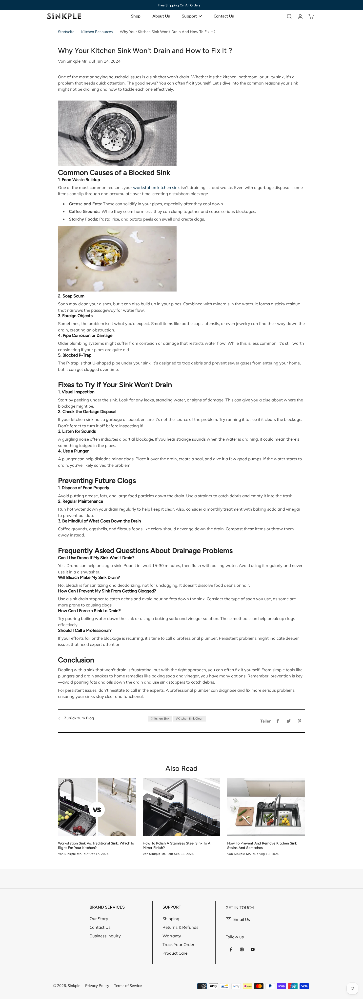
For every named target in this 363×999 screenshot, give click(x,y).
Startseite (66, 31)
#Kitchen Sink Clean (189, 718)
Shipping (170, 918)
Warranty (171, 935)
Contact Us (100, 927)
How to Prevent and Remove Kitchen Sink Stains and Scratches (262, 845)
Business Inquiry (105, 935)
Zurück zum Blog (79, 718)
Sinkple (74, 985)
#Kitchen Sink (160, 718)
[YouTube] (252, 949)
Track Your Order (178, 944)
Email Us (241, 919)
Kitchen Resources (97, 31)
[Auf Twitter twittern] (288, 721)
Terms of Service (128, 985)
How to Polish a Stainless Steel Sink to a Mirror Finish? (176, 845)
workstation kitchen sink (156, 187)
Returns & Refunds (180, 927)
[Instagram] (241, 949)
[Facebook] (230, 949)
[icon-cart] (310, 16)
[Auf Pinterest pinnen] (299, 721)
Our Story (99, 918)
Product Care (174, 953)
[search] (289, 16)
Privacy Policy (97, 985)
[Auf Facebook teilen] (277, 721)
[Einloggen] (300, 16)
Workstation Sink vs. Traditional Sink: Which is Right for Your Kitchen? (96, 845)
